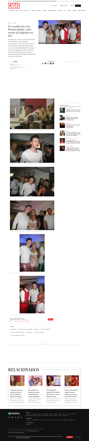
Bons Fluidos (45, 414)
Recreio (50, 415)
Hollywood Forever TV (71, 414)
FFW (64, 414)
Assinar (78, 5)
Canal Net (28, 419)
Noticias (52, 419)
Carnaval (14, 329)
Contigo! (60, 414)
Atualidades (12, 10)
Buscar (55, 5)
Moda (21, 10)
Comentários (14, 68)
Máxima (40, 415)
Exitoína (41, 419)
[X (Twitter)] (15, 417)
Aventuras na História (36, 414)
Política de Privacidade (14, 436)
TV (29, 10)
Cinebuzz (55, 414)
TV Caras (44, 10)
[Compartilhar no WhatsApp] (43, 63)
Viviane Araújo (39, 332)
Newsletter (64, 5)
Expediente (28, 424)
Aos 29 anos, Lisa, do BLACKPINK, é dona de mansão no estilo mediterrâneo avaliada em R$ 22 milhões (73, 142)
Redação (15, 61)
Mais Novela (29, 415)
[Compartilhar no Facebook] (45, 63)
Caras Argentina (35, 419)
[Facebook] (12, 417)
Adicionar (50, 319)
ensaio (36, 329)
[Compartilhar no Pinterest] (53, 63)
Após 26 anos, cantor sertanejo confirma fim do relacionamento (73, 126)
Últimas (39, 10)
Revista (60, 10)
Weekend (71, 419)
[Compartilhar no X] (48, 63)
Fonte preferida (26, 321)
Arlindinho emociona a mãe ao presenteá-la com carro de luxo (73, 110)
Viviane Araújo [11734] (18, 335)
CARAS (50, 414)
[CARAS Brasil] (14, 5)
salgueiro (29, 332)
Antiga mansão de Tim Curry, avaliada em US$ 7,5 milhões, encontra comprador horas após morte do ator (73, 149)
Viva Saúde (64, 415)
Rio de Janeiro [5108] (17, 332)
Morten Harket (45, 329)
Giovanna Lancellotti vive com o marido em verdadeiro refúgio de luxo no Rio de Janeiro (73, 134)
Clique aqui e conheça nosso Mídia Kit (16, 432)
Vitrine (69, 10)
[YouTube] (18, 417)
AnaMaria (28, 414)
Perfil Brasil (45, 415)
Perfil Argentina (64, 419)
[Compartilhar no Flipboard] (50, 63)
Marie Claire (47, 419)
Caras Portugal (82, 10)
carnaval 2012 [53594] (26, 329)
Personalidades (52, 10)
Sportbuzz (55, 415)
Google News (21, 321)
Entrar (72, 5)
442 (75, 419)
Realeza (34, 10)
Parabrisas (57, 419)
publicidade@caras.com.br (33, 430)
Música (26, 10)
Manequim (35, 415)
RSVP (64, 10)
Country (74, 10)
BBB (18, 10)
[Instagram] (9, 417)
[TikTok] (21, 417)
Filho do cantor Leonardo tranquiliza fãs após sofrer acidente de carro (72, 119)
